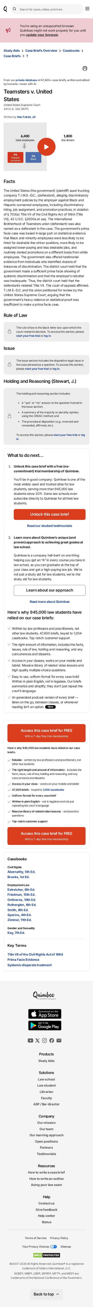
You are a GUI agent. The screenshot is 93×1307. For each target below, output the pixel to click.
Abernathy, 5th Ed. (21, 872)
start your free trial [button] (28, 335)
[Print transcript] (84, 68)
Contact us (46, 1203)
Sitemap (65, 1246)
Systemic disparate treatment (29, 965)
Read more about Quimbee (50, 601)
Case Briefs (12, 56)
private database (26, 80)
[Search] (15, 9)
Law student (46, 1085)
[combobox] (47, 9)
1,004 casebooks (53, 789)
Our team (46, 1129)
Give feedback (46, 1209)
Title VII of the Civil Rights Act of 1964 (35, 954)
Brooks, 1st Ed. (18, 877)
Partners (46, 1147)
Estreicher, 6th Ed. (21, 889)
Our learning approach (47, 1135)
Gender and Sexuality (21, 928)
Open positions (46, 1141)
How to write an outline (46, 1179)
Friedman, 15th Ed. (21, 894)
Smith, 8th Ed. (18, 910)
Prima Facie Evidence (23, 959)
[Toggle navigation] (87, 8)
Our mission (46, 1123)
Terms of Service (35, 1237)
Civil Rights (14, 867)
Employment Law (18, 885)
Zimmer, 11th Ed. (19, 920)
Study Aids (12, 50)
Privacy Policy (59, 1237)
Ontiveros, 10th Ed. (21, 900)
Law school (46, 1079)
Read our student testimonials (49, 526)
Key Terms (16, 945)
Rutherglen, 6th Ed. (22, 905)
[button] (46, 147)
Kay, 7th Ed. (16, 933)
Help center (46, 1216)
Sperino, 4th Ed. (19, 915)
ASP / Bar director (46, 1104)
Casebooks (71, 50)
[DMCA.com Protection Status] (46, 1255)
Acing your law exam (46, 1185)
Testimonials (46, 1154)
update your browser (42, 35)
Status (46, 1222)
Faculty (46, 1098)
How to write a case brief (46, 1172)
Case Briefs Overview (41, 50)
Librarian (46, 1092)
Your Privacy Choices (35, 1246)
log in (47, 335)
